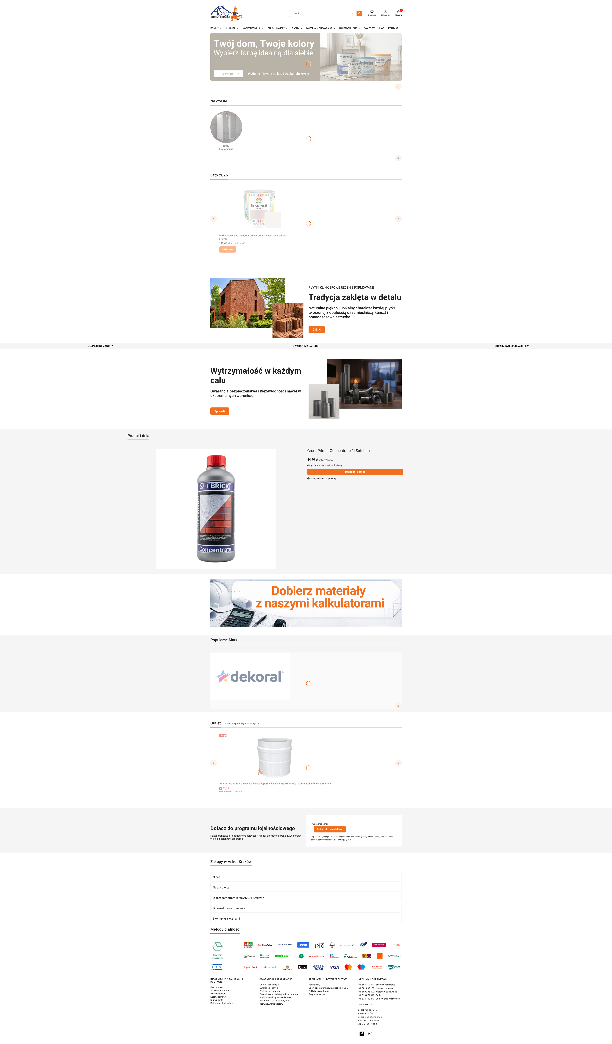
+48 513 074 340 (366, 995)
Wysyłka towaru (218, 993)
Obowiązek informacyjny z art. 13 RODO (328, 988)
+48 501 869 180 (366, 988)
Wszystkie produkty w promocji (240, 723)
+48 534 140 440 (366, 998)
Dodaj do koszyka (355, 471)
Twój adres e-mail (319, 824)
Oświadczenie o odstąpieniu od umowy (278, 994)
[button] (359, 13)
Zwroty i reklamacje (269, 984)
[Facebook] (362, 1034)
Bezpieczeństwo (317, 994)
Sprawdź (219, 411)
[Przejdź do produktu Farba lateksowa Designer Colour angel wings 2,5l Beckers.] (259, 209)
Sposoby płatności (219, 990)
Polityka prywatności (319, 991)
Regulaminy (314, 984)
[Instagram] (370, 1034)
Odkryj (317, 329)
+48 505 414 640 (366, 984)
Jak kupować (217, 987)
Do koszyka (227, 249)
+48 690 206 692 (366, 991)
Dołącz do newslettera (329, 829)
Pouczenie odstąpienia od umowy (276, 997)
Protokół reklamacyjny (270, 991)
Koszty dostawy (218, 997)
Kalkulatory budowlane (221, 1003)
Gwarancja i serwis (268, 988)
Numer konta (216, 1000)
